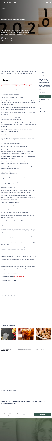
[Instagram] (40, 108)
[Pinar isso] (11, 296)
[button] (50, 2)
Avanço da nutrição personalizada (6, 350)
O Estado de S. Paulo (19, 276)
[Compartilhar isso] (2, 296)
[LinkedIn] (44, 111)
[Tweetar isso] (5, 296)
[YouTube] (40, 111)
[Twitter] (47, 108)
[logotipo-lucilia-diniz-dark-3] (6, 2)
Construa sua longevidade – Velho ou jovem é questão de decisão (17, 85)
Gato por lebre (40, 349)
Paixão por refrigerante (24, 349)
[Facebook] (44, 108)
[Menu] (14, 2)
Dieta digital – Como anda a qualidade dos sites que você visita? (16, 84)
